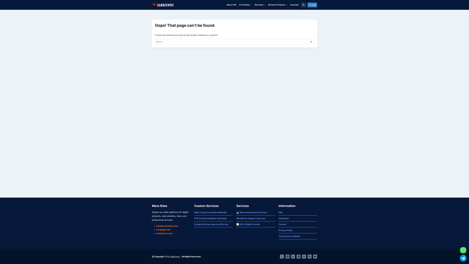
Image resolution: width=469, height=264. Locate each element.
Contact (294, 5)
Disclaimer (284, 218)
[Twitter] (304, 256)
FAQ (280, 212)
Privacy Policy (286, 230)
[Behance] (293, 256)
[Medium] (287, 256)
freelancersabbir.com (167, 226)
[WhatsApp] (282, 256)
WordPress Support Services (250, 218)
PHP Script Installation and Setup (210, 218)
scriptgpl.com (163, 229)
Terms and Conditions (289, 236)
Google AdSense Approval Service (211, 224)
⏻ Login (312, 5)
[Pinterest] (310, 256)
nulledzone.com (164, 233)
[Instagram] (298, 256)
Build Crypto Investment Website (210, 212)
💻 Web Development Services (251, 212)
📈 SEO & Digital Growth (248, 224)
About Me (231, 5)
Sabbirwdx (175, 256)
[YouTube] (315, 256)
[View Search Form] (303, 5)
